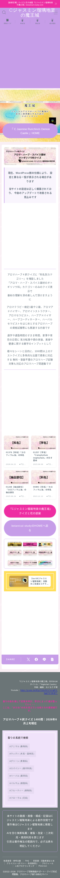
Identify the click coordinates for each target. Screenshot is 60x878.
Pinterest (43, 866)
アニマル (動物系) (19, 746)
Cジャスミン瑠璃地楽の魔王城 (30, 13)
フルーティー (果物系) (21, 790)
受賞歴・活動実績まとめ (44, 861)
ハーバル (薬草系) (19, 776)
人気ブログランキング (25, 866)
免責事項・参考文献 (12, 861)
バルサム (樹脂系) (19, 783)
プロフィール (48, 863)
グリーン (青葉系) (19, 761)
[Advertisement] (30, 58)
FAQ (27, 861)
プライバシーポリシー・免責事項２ (22, 863)
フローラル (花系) (19, 798)
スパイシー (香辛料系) (21, 768)
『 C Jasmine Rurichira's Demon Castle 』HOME (30, 131)
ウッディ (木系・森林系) (22, 754)
